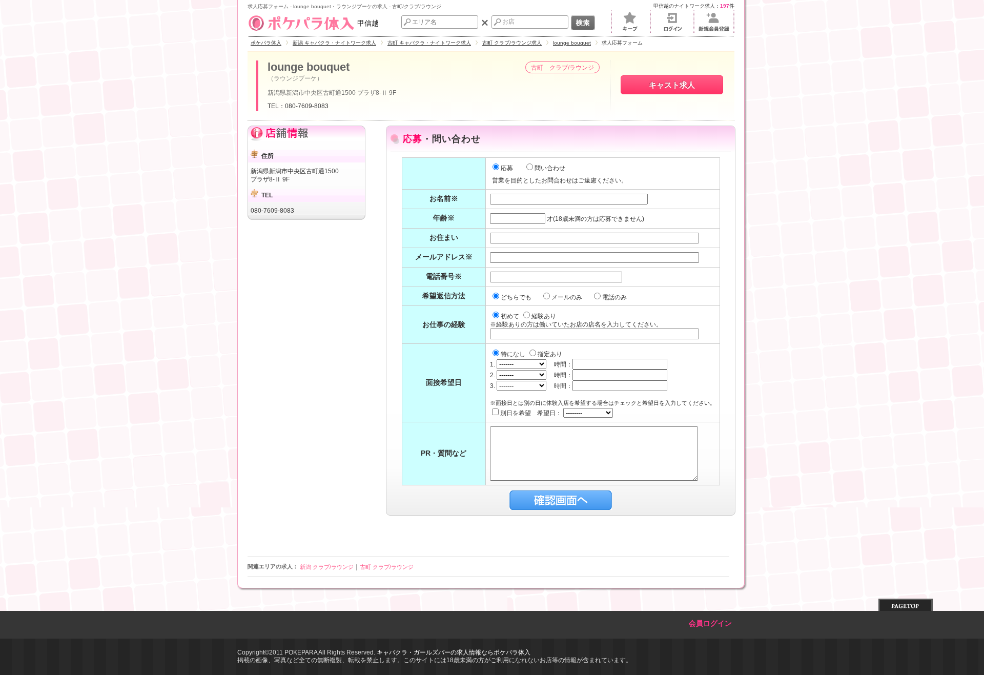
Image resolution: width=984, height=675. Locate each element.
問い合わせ (550, 168)
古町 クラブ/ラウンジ (387, 567)
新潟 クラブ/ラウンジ (327, 567)
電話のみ (615, 297)
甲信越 (368, 23)
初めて (511, 316)
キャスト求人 (672, 84)
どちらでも (517, 297)
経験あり (543, 316)
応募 (507, 168)
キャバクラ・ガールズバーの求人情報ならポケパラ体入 (453, 652)
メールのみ (567, 297)
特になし (514, 354)
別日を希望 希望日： (531, 413)
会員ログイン (710, 623)
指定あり (550, 354)
